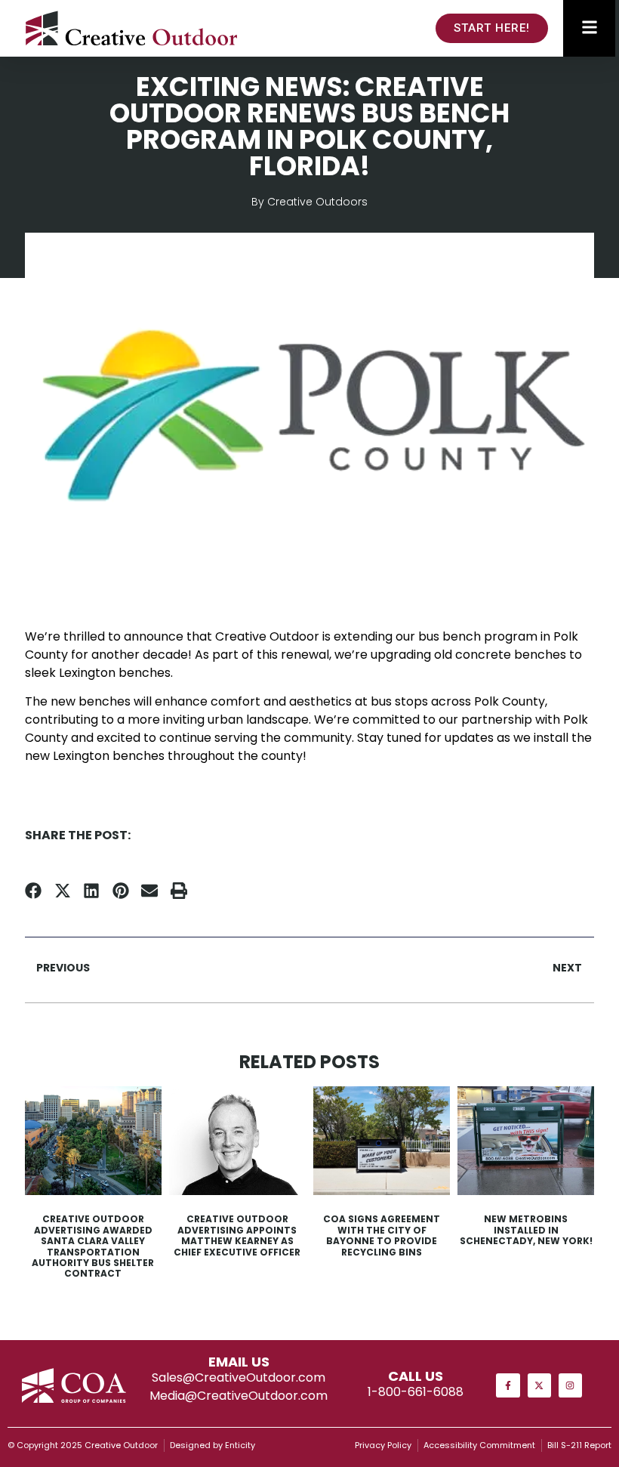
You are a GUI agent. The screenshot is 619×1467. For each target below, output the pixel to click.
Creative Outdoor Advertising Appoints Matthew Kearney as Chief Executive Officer (237, 1235)
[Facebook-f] (507, 1385)
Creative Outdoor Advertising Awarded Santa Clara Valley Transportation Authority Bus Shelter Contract (93, 1246)
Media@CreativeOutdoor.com (238, 1395)
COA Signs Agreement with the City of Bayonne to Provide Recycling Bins (381, 1235)
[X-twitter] (539, 1385)
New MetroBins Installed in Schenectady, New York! (526, 1229)
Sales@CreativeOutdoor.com (238, 1377)
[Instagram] (570, 1385)
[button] (33, 891)
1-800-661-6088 (415, 1392)
